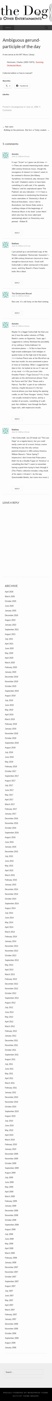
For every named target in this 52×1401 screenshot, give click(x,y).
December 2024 (11, 615)
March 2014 (10, 932)
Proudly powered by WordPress (21, 1393)
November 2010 (11, 1102)
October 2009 (10, 1163)
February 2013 (11, 979)
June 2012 (9, 1012)
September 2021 (12, 629)
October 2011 (10, 1050)
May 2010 (9, 1130)
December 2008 (11, 1210)
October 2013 (10, 955)
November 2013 (11, 951)
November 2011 (11, 1045)
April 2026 (9, 592)
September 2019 (12, 691)
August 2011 (10, 1059)
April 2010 (9, 1135)
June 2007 (9, 1295)
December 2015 (11, 851)
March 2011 (10, 1083)
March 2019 (10, 719)
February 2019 (11, 724)
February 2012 (11, 1031)
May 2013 (9, 965)
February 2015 (11, 880)
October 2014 (10, 899)
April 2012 (9, 1022)
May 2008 (9, 1244)
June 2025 (9, 606)
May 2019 (9, 710)
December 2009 (11, 1154)
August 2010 (10, 1116)
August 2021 (10, 634)
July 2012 (9, 1007)
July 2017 (9, 785)
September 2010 (12, 1111)
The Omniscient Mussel (22, 293)
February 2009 (11, 1201)
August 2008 (10, 1229)
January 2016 (10, 847)
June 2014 (9, 918)
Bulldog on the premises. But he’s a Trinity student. (26, 130)
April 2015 (9, 870)
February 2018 (11, 766)
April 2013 (9, 970)
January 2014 (10, 941)
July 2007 (9, 1291)
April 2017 (9, 799)
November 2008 (11, 1215)
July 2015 (9, 856)
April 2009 (9, 1192)
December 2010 (11, 1097)
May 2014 (9, 922)
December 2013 (11, 946)
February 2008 (11, 1258)
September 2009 (12, 1168)
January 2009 (10, 1206)
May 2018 (9, 762)
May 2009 (9, 1187)
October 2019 (10, 686)
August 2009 (10, 1173)
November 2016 (11, 823)
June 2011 (9, 1069)
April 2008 (9, 1248)
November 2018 (11, 733)
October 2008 (10, 1220)
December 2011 (11, 1040)
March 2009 (10, 1196)
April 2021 (9, 644)
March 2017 (10, 804)
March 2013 (10, 974)
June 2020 (9, 648)
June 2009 (9, 1182)
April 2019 (9, 714)
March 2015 (10, 875)
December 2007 (11, 1267)
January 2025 (10, 611)
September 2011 (11, 1055)
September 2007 (12, 1281)
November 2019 (11, 681)
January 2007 (10, 1319)
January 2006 (10, 1347)
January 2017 (10, 814)
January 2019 (10, 729)
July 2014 (9, 913)
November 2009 (11, 1159)
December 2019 (11, 677)
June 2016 (9, 842)
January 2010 (10, 1149)
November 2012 (11, 988)
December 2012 (11, 984)
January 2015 (10, 885)
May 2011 (9, 1073)
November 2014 (11, 894)
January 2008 (10, 1262)
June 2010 (9, 1125)
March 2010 (10, 1140)
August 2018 (10, 748)
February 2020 (11, 667)
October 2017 (10, 771)
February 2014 (11, 936)
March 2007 (10, 1310)
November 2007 (11, 1272)
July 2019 (9, 700)
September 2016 (12, 833)
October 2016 (10, 828)
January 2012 (10, 1036)
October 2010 (10, 1107)
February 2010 (11, 1144)
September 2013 (12, 960)
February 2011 (11, 1088)
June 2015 (9, 861)
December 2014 (11, 889)
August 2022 (10, 620)
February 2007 (11, 1314)
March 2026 (10, 596)
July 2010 (9, 1121)
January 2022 (10, 625)
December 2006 (11, 1324)
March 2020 (10, 662)
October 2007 (10, 1277)
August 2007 (10, 1286)
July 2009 (9, 1177)
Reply (17, 233)
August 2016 (10, 837)
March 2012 (10, 1026)
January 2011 (10, 1092)
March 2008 (10, 1253)
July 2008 (9, 1234)
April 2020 (9, 658)
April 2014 (9, 927)
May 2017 (9, 795)
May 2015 (9, 866)
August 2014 (10, 908)
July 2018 (9, 752)
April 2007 (9, 1305)
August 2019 (10, 696)
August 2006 (10, 1343)
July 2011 (9, 1064)
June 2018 (9, 757)
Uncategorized (17, 107)
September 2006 (12, 1338)
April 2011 (9, 1078)
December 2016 (11, 818)
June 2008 (9, 1239)
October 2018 (10, 738)
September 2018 (12, 743)
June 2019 (9, 705)
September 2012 (12, 998)
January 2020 (10, 672)
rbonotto (15, 154)
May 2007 (9, 1300)
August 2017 (10, 781)
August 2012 (10, 1003)
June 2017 (9, 790)
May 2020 (9, 653)
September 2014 (12, 903)
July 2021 (9, 639)
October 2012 (10, 993)
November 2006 (11, 1329)
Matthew (15, 243)
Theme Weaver (31, 1396)
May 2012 (9, 1017)
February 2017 (11, 809)
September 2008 (12, 1225)
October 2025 (10, 601)
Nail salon (8, 127)
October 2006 (10, 1333)
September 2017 (12, 776)
